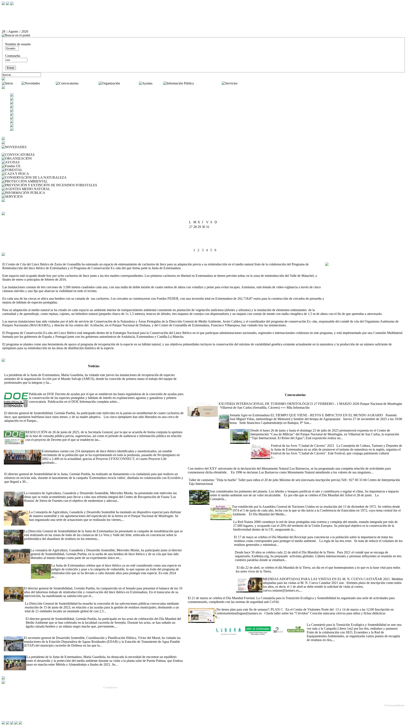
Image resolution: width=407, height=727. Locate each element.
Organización (130, 83)
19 (199, 241)
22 (212, 241)
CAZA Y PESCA (42, 173)
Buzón (6, 705)
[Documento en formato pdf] (203, 16)
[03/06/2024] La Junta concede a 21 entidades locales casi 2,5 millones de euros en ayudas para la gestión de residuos (102, 599)
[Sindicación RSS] (203, 28)
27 (203, 245)
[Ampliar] (59, 382)
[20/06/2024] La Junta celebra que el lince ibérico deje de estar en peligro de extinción (88, 561)
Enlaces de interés (13, 708)
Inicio (17, 83)
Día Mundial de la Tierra (251, 564)
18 (195, 241)
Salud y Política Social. (116, 718)
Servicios (244, 83)
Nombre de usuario (18, 44)
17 (190, 241)
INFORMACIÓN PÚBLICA (66, 193)
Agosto (200, 218)
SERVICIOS (32, 196)
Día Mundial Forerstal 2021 (281, 594)
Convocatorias (89, 83)
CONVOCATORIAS (50, 154)
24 (190, 245)
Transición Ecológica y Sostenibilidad (125, 699)
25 (195, 245)
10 (190, 236)
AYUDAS (27, 162)
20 (203, 241)
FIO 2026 (193, 400)
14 (207, 236)
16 (216, 236)
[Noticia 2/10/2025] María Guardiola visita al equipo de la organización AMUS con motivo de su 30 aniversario (78, 371)
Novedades (48, 83)
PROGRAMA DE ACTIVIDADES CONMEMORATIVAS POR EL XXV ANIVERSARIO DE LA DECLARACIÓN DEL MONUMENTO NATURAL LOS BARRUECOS (292, 462)
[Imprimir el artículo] (203, 24)
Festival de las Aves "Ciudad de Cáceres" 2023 (281, 442)
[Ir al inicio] (203, 20)
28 (207, 245)
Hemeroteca (11, 151)
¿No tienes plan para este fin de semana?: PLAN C (222, 605)
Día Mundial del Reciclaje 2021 (254, 533)
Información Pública (208, 83)
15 (212, 236)
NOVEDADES (38, 147)
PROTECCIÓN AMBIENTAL (70, 181)
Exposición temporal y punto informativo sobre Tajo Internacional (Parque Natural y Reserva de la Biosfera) (302, 426)
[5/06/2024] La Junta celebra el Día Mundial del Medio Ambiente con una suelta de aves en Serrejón (92, 615)
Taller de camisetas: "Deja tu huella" (212, 476)
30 (216, 245)
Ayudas (158, 83)
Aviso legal (8, 711)
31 (190, 250)
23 (216, 241)
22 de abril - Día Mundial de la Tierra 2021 (262, 548)
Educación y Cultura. (115, 707)
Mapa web (8, 701)
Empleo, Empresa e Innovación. (121, 711)
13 (203, 236)
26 (199, 245)
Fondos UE (29, 166)
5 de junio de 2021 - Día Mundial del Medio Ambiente (246, 503)
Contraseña (12, 56)
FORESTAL (32, 170)
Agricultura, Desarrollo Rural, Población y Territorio (133, 695)
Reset (14, 8)
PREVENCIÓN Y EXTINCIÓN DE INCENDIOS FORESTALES (144, 185)
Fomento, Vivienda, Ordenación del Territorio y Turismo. (135, 714)
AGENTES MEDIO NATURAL (73, 189)
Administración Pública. (117, 692)
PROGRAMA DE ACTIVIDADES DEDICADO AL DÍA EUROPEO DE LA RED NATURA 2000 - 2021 (306, 518)
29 (212, 245)
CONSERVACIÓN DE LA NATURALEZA (98, 177)
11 (195, 236)
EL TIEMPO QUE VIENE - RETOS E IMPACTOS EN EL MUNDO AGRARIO (274, 411)
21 (207, 241)
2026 (208, 218)
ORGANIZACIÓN (46, 158)
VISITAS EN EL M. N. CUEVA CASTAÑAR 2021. (272, 575)
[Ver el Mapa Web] (203, 12)
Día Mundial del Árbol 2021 (208, 487)
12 (199, 236)
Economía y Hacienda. (116, 703)
